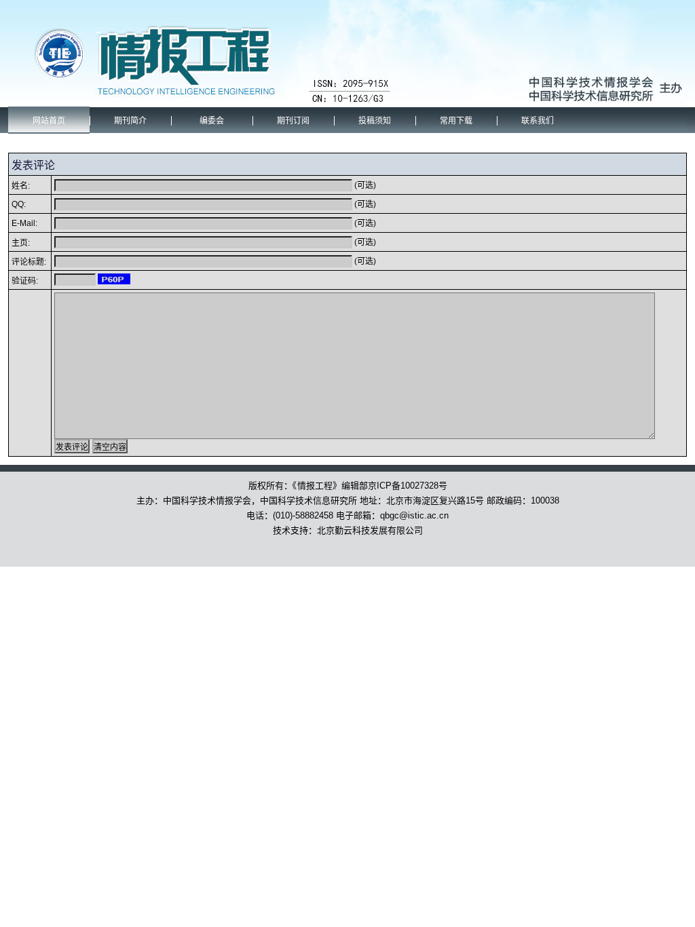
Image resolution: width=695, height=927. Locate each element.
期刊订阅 (293, 121)
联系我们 (537, 121)
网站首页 (49, 121)
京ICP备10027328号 (407, 485)
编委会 (212, 121)
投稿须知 (374, 121)
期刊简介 (130, 121)
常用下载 (456, 121)
